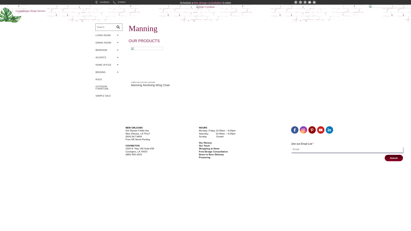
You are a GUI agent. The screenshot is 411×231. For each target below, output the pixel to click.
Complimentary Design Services (30, 11)
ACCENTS (101, 57)
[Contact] (114, 2)
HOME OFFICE (103, 65)
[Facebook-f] (295, 2)
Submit (394, 158)
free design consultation (208, 2)
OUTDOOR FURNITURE (102, 87)
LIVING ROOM (103, 35)
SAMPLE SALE (103, 95)
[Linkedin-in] (314, 2)
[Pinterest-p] (305, 2)
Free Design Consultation (213, 151)
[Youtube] (309, 2)
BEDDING (101, 72)
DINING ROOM (103, 42)
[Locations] (96, 2)
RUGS (99, 79)
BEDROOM (101, 50)
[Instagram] (300, 2)
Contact (121, 2)
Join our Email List (302, 143)
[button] (108, 35)
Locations (104, 2)
